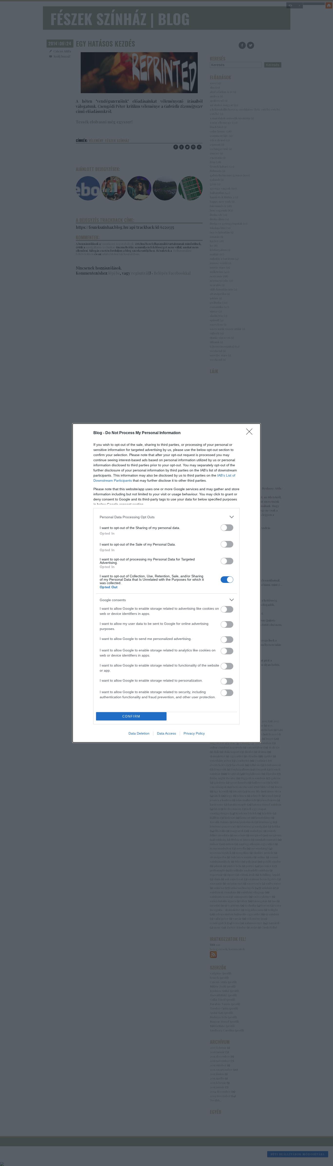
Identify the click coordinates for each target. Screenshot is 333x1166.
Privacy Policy (194, 733)
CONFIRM (131, 716)
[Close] (250, 433)
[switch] (227, 527)
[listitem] (166, 516)
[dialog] (166, 583)
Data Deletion (138, 733)
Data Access (166, 733)
